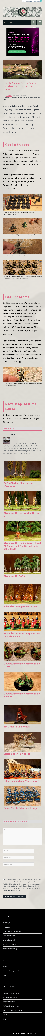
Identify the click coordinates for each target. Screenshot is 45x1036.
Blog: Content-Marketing (11, 993)
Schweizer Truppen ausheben (20, 606)
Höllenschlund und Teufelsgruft (22, 781)
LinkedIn (5, 1015)
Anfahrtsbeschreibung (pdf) (12, 931)
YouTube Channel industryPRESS (13, 1010)
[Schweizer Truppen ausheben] (22, 594)
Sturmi (9, 96)
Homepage (6, 923)
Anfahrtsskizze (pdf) (9, 936)
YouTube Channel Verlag (11, 1006)
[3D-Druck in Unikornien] (22, 714)
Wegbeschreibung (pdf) (10, 944)
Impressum (6, 927)
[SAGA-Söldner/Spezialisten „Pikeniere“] (22, 471)
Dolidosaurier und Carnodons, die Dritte (22, 665)
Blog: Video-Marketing (10, 997)
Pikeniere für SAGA (14, 576)
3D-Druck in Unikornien (17, 726)
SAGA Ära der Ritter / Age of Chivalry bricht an (22, 635)
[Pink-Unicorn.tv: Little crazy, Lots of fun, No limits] (22, 10)
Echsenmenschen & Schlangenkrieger (15, 98)
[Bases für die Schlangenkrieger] (22, 796)
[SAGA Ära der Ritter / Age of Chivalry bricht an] (22, 621)
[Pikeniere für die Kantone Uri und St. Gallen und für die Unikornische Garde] (22, 531)
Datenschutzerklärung (12, 890)
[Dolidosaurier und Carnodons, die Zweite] (22, 681)
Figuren (30, 98)
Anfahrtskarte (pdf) (9, 940)
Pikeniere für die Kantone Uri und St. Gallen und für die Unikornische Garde (22, 546)
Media (5, 967)
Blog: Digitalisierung (9, 1002)
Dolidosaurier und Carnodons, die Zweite (22, 695)
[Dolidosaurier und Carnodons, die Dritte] (22, 651)
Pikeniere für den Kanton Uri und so (22, 514)
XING (4, 1019)
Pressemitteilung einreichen (12, 971)
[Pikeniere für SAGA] (22, 564)
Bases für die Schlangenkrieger (21, 808)
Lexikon (5, 975)
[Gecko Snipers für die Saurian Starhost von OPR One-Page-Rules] (22, 70)
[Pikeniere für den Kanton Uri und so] (22, 501)
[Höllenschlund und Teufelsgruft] (22, 769)
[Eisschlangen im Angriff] (22, 742)
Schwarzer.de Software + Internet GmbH (23, 1033)
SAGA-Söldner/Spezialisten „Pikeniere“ (19, 484)
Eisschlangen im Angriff (17, 753)
